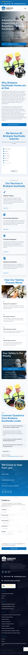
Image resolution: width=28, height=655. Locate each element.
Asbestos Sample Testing (7, 617)
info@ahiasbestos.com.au (13, 456)
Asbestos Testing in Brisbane (8, 628)
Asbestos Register (6, 626)
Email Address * (5, 520)
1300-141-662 (5, 474)
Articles (3, 639)
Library (3, 641)
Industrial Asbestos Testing (8, 608)
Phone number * (5, 515)
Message (4, 531)
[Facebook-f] (3, 492)
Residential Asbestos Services (8, 604)
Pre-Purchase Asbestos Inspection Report (11, 632)
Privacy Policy (12, 543)
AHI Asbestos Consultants (7, 593)
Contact (3, 595)
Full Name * (4, 509)
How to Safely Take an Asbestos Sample (10, 630)
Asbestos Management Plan (8, 623)
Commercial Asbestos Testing (8, 606)
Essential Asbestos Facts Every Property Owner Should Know (14, 644)
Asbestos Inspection (6, 621)
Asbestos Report (5, 619)
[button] (14, 171)
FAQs (3, 598)
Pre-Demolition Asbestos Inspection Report (11, 614)
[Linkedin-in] (5, 492)
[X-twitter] (8, 492)
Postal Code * (5, 526)
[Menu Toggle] (25, 8)
